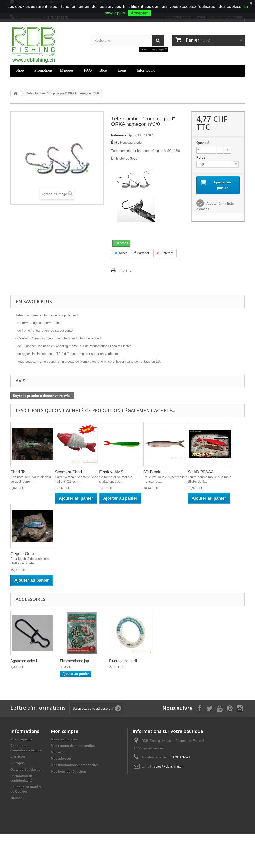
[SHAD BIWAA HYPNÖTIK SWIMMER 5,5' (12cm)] (210, 444)
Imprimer (126, 270)
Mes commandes (64, 739)
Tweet (122, 253)
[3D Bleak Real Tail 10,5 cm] (165, 444)
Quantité (202, 143)
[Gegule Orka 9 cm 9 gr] (32, 526)
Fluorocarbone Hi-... (125, 661)
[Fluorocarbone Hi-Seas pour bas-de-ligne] (131, 633)
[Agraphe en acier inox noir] (32, 633)
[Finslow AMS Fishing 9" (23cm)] (121, 444)
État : (115, 142)
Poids (201, 157)
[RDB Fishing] (46, 44)
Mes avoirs (59, 752)
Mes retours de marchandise (73, 746)
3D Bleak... (153, 472)
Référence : (119, 135)
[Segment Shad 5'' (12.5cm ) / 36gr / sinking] (77, 444)
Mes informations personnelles (75, 765)
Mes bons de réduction (68, 771)
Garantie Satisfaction (26, 769)
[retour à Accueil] (15, 93)
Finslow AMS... (113, 472)
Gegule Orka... (24, 553)
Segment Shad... (70, 472)
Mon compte (64, 731)
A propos (17, 763)
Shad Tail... (20, 472)
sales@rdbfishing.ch (168, 766)
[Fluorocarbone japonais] (82, 633)
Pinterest (166, 253)
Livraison (17, 756)
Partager (142, 253)
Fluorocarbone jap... (76, 661)
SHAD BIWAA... (202, 472)
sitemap (16, 798)
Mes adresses (61, 758)
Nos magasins (21, 739)
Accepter (139, 12)
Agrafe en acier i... (25, 661)
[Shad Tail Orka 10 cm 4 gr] (32, 444)
